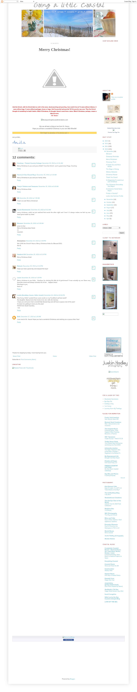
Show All (123, 477)
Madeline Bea (109, 508)
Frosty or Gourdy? (112, 193)
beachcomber (109, 569)
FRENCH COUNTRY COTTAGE (111, 466)
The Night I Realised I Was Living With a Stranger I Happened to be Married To (112, 451)
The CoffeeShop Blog (112, 493)
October (109, 202)
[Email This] (19, 151)
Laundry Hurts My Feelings (113, 408)
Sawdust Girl (21, 254)
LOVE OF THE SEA (111, 602)
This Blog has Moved (111, 515)
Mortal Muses (109, 531)
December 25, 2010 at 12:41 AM (52, 163)
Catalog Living (108, 403)
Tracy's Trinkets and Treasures (27, 186)
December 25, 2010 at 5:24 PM (36, 254)
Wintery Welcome (111, 172)
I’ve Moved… (108, 510)
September (110, 205)
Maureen (20, 223)
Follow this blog (68, 639)
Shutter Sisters (110, 539)
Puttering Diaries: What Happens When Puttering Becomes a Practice (112, 432)
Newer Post (16, 356)
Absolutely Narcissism (111, 399)
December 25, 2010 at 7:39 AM (30, 198)
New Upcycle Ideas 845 (111, 419)
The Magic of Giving (112, 169)
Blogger (72, 679)
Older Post (92, 356)
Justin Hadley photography (114, 536)
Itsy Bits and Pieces (111, 474)
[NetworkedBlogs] (69, 637)
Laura (19, 277)
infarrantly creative (111, 448)
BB (18, 198)
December (110, 151)
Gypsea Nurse (109, 573)
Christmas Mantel (111, 174)
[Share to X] (23, 151)
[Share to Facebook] (25, 151)
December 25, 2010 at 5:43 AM (48, 186)
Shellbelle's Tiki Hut (111, 589)
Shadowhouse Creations (113, 497)
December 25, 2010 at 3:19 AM (47, 175)
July (108, 210)
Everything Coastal (111, 561)
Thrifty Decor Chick (111, 441)
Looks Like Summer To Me (114, 196)
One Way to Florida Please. (113, 575)
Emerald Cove (109, 578)
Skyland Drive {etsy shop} (113, 128)
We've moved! (109, 532)
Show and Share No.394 (112, 566)
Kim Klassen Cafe (111, 486)
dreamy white (108, 570)
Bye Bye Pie (108, 401)
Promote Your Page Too (113, 132)
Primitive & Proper (111, 461)
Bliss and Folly (110, 518)
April (108, 218)
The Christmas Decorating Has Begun (114, 185)
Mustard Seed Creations (113, 422)
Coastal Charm (110, 564)
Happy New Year (109, 580)
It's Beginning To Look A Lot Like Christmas (115, 181)
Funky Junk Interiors (112, 417)
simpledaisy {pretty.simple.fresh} (111, 583)
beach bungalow (110, 594)
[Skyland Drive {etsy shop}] (113, 130)
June (108, 213)
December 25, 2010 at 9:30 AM (34, 223)
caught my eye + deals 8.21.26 (114, 438)
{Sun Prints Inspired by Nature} (114, 586)
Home (55, 356)
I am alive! (108, 494)
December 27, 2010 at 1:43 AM (31, 316)
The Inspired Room (111, 428)
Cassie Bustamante (23, 209)
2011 (106, 146)
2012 (106, 143)
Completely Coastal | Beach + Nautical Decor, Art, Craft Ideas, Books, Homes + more (113, 550)
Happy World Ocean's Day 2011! (114, 591)
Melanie (19, 266)
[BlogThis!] (21, 151)
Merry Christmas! (111, 159)
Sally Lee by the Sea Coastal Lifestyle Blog (112, 598)
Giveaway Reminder (112, 156)
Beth (18, 316)
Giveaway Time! (111, 162)
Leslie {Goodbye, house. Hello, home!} (30, 295)
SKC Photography (111, 513)
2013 (106, 141)
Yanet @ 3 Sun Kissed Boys (26, 175)
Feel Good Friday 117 (111, 462)
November (110, 199)
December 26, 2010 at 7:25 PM (32, 277)
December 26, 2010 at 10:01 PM (54, 295)
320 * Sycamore (110, 437)
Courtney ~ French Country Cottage (29, 163)
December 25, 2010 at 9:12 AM (41, 209)
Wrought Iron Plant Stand (112, 458)
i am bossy (107, 406)
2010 (106, 149)
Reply (19, 168)
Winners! (109, 154)
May (108, 216)
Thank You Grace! (112, 177)
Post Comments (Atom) (28, 359)
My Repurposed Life (112, 456)
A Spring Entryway (110, 475)
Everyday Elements (111, 524)
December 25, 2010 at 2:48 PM (36, 241)
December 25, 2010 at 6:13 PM (33, 266)
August (109, 207)
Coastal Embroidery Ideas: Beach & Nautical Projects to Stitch (113, 556)
